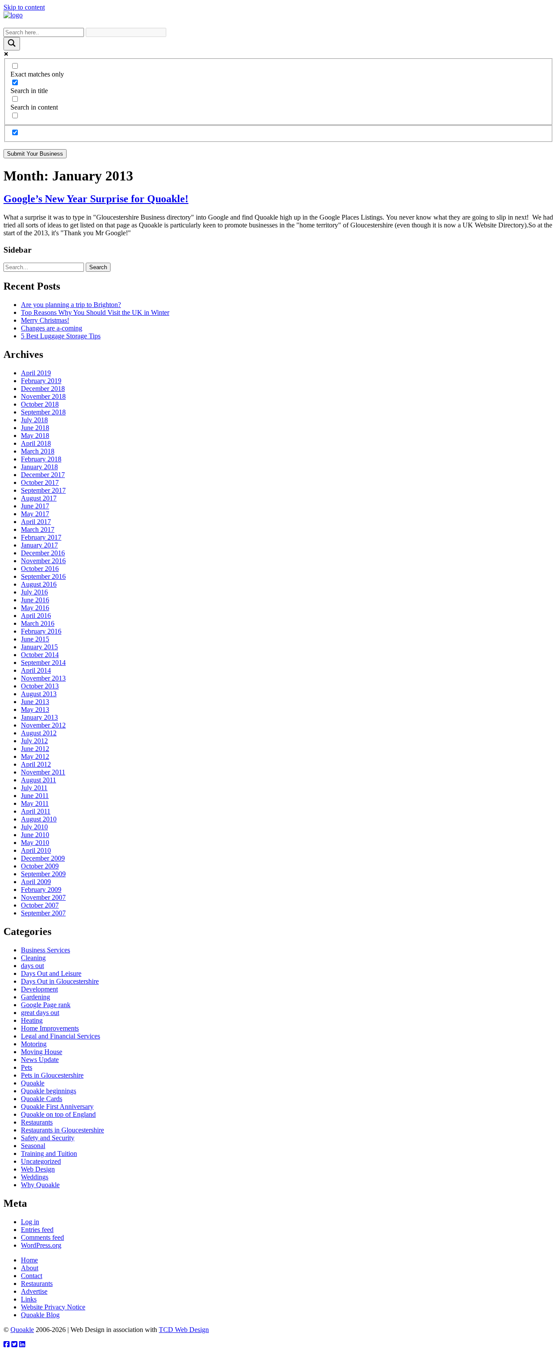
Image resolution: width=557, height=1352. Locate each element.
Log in (30, 1221)
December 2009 (43, 858)
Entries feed (37, 1229)
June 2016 (35, 600)
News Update (40, 1059)
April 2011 (35, 811)
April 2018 (36, 443)
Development (39, 989)
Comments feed (42, 1237)
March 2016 (37, 623)
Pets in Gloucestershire (52, 1075)
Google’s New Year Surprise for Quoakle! (95, 198)
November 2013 (43, 678)
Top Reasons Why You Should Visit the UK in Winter (95, 312)
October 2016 (40, 568)
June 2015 (35, 639)
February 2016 (41, 631)
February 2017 (41, 537)
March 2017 (37, 529)
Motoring (34, 1044)
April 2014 (36, 670)
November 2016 (43, 560)
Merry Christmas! (45, 320)
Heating (32, 1020)
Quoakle (32, 1083)
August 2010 (39, 819)
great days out (40, 1012)
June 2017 (35, 506)
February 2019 (41, 380)
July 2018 (34, 420)
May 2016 (35, 607)
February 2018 (41, 459)
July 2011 (34, 787)
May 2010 (35, 842)
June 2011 (35, 795)
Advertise (34, 1291)
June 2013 (35, 701)
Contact (31, 1275)
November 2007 (43, 897)
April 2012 (36, 764)
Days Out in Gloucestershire (60, 981)
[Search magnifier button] (11, 43)
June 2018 (35, 427)
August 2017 (39, 498)
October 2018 (40, 404)
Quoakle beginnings (48, 1091)
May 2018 (35, 435)
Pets (26, 1067)
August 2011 (38, 780)
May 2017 (35, 513)
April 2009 (36, 881)
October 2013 (40, 686)
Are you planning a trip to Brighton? (71, 304)
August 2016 (39, 584)
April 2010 (36, 850)
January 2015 (39, 647)
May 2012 (35, 756)
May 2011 (35, 803)
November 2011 (43, 772)
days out (32, 965)
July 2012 (34, 740)
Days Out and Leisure (51, 973)
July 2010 (34, 827)
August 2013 (39, 694)
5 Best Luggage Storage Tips (61, 336)
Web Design (38, 1169)
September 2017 (43, 490)
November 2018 (43, 396)
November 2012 (43, 725)
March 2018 (37, 451)
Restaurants (37, 1122)
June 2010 (35, 834)
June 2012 (35, 748)
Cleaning (33, 957)
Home (29, 1260)
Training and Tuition (49, 1153)
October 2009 (40, 866)
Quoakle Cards (41, 1098)
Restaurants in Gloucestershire (62, 1130)
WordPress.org (41, 1245)
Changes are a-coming (51, 328)
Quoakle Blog (40, 1315)
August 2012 (39, 733)
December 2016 (43, 553)
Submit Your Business (35, 153)
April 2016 (36, 615)
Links (29, 1299)
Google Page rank (45, 1004)
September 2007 (43, 913)
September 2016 (43, 576)
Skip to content (24, 7)
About (29, 1268)
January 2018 (39, 467)
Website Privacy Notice (53, 1307)
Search (98, 267)
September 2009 (43, 874)
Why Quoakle (40, 1184)
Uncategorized (41, 1161)
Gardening (35, 997)
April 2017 (36, 521)
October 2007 (40, 905)
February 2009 (41, 889)
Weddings (34, 1177)
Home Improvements (50, 1028)
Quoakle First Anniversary (57, 1106)
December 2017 (43, 474)
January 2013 (39, 717)
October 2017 (40, 482)
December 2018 (43, 388)
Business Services (45, 950)
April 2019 (36, 373)
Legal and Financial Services (60, 1036)
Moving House (41, 1051)
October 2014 (40, 654)
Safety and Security (47, 1138)
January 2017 (39, 545)
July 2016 (34, 592)
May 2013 (35, 709)
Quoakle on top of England (58, 1114)
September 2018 (43, 412)
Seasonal (33, 1145)
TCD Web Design (184, 1329)
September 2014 (43, 662)
